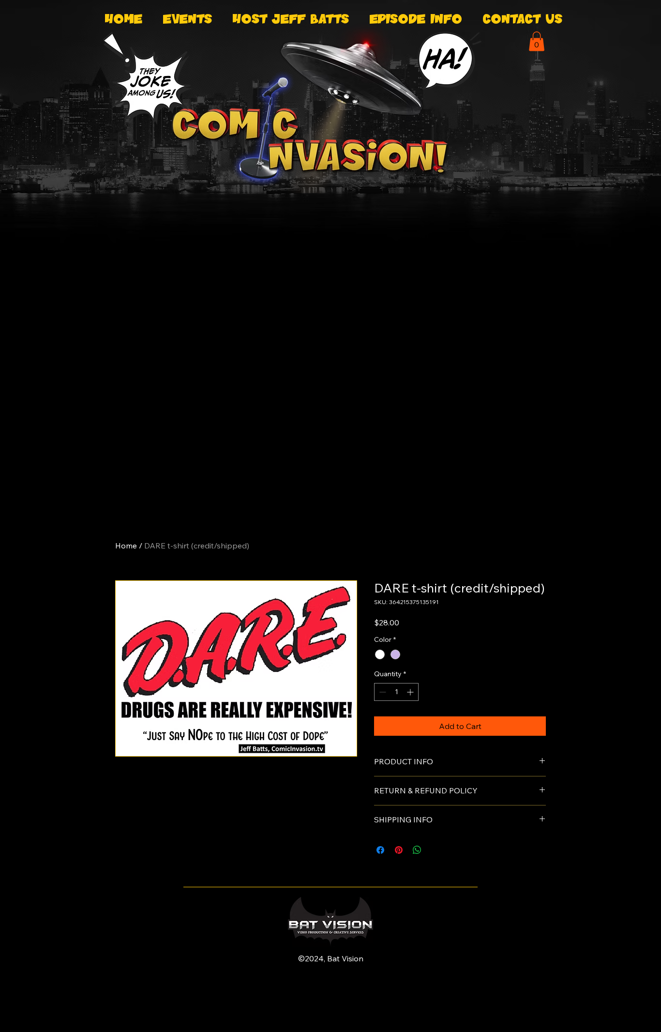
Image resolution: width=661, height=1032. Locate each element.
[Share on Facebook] (380, 850)
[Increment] (411, 691)
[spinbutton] (396, 691)
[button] (536, 41)
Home (126, 545)
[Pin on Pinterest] (399, 850)
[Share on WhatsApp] (417, 850)
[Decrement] (382, 691)
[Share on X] (435, 850)
